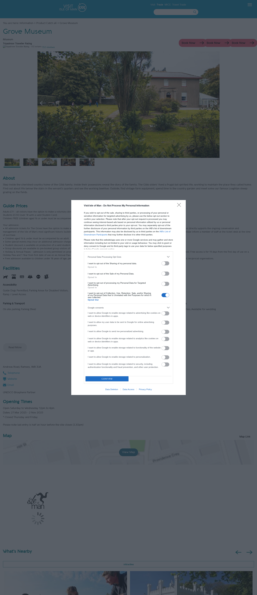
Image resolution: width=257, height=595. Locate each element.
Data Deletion (111, 389)
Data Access (128, 389)
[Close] (180, 206)
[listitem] (128, 256)
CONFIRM (107, 379)
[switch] (165, 263)
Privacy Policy (145, 389)
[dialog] (128, 297)
